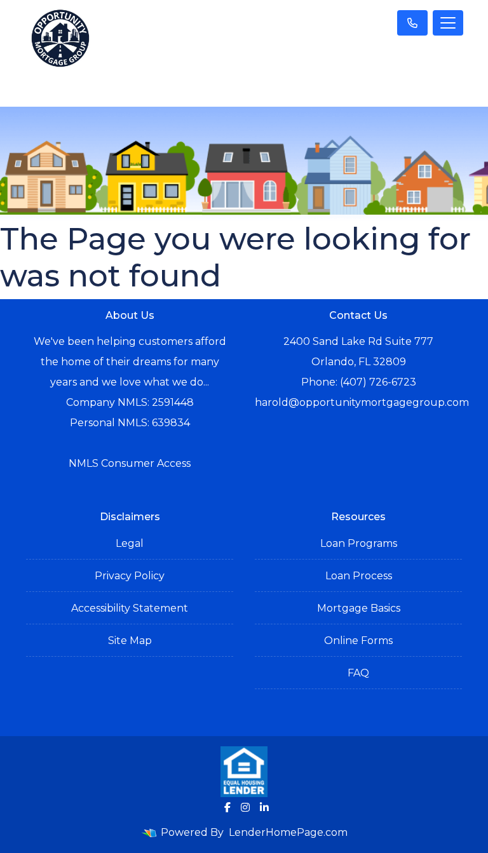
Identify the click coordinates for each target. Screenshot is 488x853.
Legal (130, 543)
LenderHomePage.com (288, 832)
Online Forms (358, 641)
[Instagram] (245, 807)
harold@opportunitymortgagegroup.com (362, 402)
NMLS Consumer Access (130, 463)
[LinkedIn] (264, 807)
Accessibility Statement (129, 608)
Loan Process (358, 576)
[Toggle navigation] (448, 23)
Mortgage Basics (358, 608)
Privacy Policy (130, 576)
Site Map (130, 641)
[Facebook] (227, 807)
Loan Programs (358, 543)
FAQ (358, 673)
